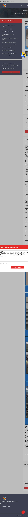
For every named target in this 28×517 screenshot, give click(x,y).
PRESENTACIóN (17, 267)
